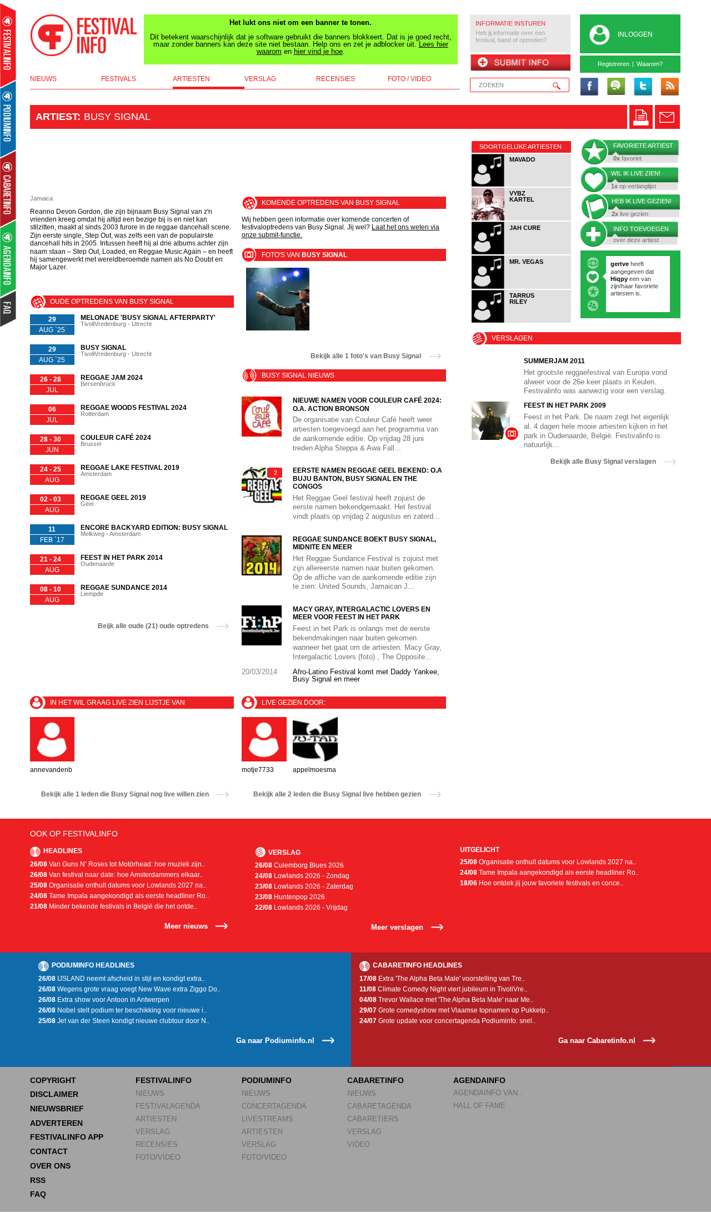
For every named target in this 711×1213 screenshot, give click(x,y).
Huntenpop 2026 (290, 897)
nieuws (43, 79)
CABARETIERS (373, 1119)
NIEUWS (150, 1093)
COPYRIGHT (53, 1080)
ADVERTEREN (56, 1123)
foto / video (409, 79)
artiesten (191, 79)
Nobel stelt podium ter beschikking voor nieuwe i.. (122, 1010)
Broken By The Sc (636, 278)
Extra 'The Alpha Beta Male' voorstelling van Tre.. (442, 978)
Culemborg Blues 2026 (299, 865)
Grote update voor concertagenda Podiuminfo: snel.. (447, 1020)
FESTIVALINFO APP (66, 1136)
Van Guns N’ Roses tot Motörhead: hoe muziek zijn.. (117, 864)
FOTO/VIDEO (158, 1157)
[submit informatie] (520, 63)
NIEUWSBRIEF (57, 1108)
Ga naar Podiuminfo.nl (275, 1040)
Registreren (613, 64)
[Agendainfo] (8, 258)
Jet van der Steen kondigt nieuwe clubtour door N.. (123, 1020)
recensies (335, 79)
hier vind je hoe (318, 51)
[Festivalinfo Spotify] (616, 87)
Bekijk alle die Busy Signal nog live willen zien (125, 794)
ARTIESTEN (156, 1119)
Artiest (56, 116)
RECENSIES (157, 1144)
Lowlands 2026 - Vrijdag (301, 907)
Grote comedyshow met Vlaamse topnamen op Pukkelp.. (454, 1010)
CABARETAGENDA (379, 1106)
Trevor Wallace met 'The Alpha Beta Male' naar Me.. (446, 999)
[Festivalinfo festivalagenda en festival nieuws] (8, 45)
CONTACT (49, 1151)
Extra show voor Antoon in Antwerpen (103, 999)
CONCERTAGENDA (274, 1106)
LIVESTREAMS (267, 1119)
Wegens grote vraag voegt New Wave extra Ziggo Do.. (129, 989)
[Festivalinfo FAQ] (8, 309)
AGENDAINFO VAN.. (487, 1093)
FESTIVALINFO (164, 1080)
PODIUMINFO (267, 1080)
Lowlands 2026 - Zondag (302, 876)
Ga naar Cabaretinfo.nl (596, 1040)
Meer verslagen (397, 927)
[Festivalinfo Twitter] (642, 87)
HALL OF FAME (479, 1105)
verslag (260, 79)
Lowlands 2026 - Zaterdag (304, 886)
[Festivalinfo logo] (84, 35)
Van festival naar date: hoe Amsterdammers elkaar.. (116, 874)
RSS (38, 1180)
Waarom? (650, 64)
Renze (619, 263)
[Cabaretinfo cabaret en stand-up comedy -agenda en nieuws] (8, 188)
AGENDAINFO (479, 1080)
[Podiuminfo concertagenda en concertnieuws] (8, 118)
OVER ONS (50, 1165)
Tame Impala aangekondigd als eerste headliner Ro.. (119, 896)
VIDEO (358, 1144)
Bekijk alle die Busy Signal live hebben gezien (337, 794)
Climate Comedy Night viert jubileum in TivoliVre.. (443, 989)
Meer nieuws (186, 926)
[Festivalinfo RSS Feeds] (669, 87)
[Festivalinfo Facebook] (589, 87)
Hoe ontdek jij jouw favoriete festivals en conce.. (541, 883)
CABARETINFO (375, 1080)
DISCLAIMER (54, 1094)
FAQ (38, 1194)
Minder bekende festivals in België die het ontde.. (113, 906)
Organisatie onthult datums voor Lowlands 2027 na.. (118, 885)
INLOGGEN (635, 34)
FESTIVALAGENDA (168, 1106)
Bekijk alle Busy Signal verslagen (603, 461)
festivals (118, 79)
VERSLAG (153, 1131)
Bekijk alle (366, 356)
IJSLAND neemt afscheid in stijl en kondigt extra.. (121, 978)
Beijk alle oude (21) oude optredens (153, 626)
